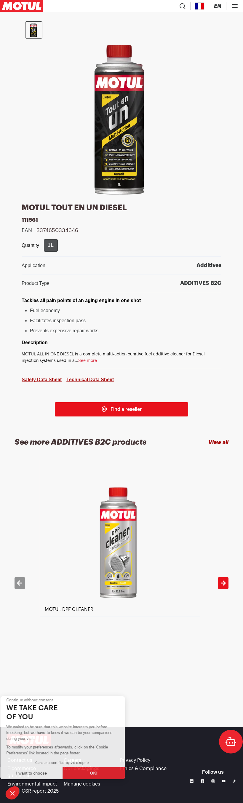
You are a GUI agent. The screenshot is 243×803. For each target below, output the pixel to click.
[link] (121, 409)
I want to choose (37, 773)
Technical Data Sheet (90, 379)
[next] (223, 583)
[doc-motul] (231, 741)
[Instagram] (213, 781)
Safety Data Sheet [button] (42, 379)
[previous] (20, 583)
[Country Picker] (200, 6)
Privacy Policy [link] (135, 760)
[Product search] (182, 6)
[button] (12, 793)
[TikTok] (234, 781)
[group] (51, 245)
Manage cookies (82, 784)
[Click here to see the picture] (33, 30)
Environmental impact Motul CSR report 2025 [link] (33, 788)
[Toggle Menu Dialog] (234, 5)
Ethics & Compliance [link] (143, 768)
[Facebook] (202, 781)
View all (218, 442)
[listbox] (122, 583)
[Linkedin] (192, 781)
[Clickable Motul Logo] (21, 6)
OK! (99, 773)
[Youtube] (224, 781)
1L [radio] (51, 245)
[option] (122, 583)
